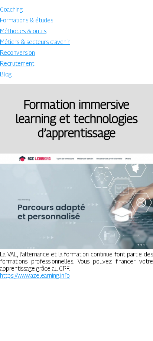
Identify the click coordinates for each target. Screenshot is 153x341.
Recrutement (17, 63)
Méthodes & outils (23, 31)
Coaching (11, 9)
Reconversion (17, 52)
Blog (6, 74)
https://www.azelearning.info (35, 275)
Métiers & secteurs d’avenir (35, 41)
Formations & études (26, 20)
